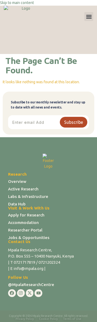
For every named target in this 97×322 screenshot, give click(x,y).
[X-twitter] (30, 293)
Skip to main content (17, 3)
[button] (88, 16)
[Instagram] (21, 293)
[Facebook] (12, 293)
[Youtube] (38, 293)
